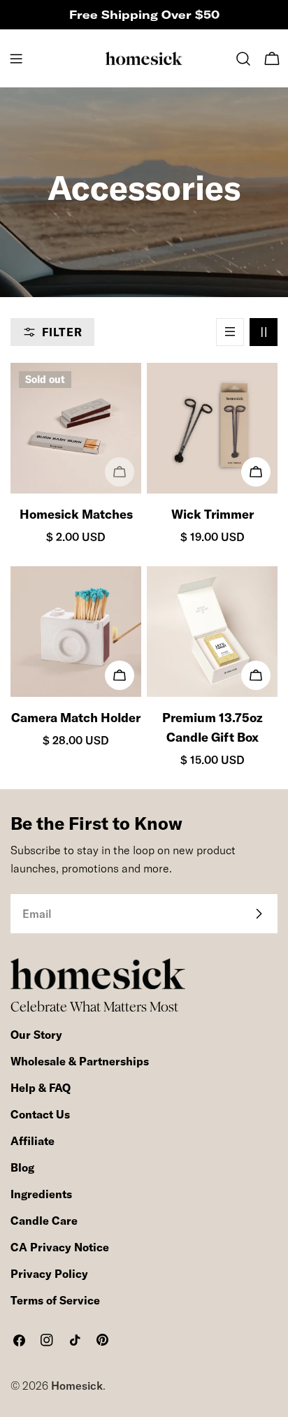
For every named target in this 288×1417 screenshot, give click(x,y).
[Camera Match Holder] (75, 631)
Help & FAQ (40, 1088)
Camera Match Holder (76, 718)
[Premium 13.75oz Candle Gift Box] (212, 631)
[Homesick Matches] (75, 428)
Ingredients (41, 1194)
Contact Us (40, 1114)
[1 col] (230, 332)
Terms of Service (55, 1300)
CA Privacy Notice (59, 1247)
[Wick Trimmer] (212, 428)
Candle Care (44, 1221)
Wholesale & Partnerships (79, 1061)
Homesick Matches (76, 514)
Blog (22, 1167)
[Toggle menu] (16, 59)
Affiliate (32, 1141)
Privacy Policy (49, 1274)
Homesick (77, 1386)
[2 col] (264, 332)
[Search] (243, 59)
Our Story (36, 1035)
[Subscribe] (258, 913)
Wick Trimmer (212, 514)
